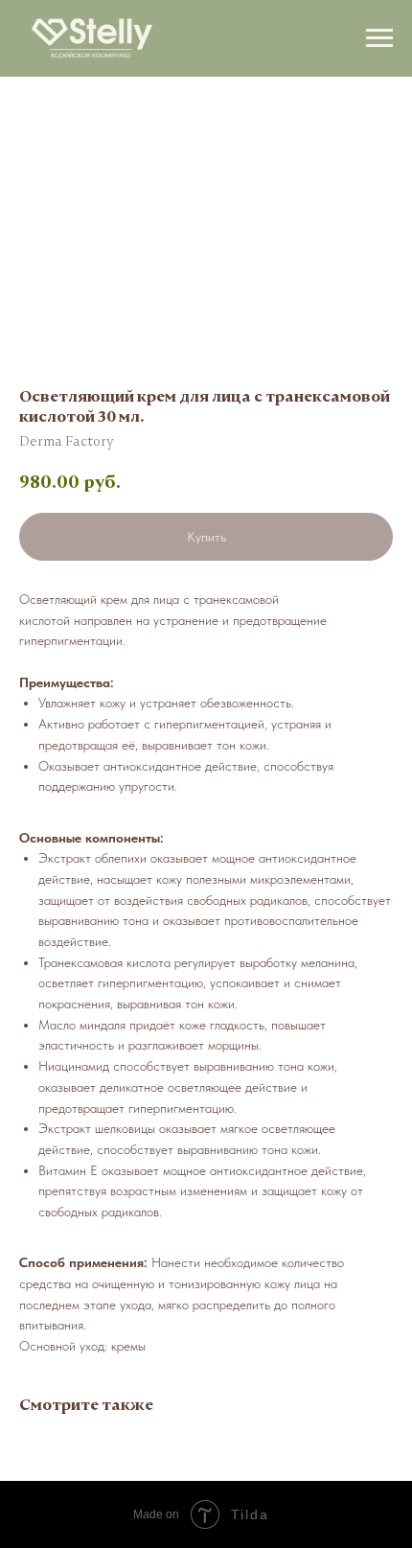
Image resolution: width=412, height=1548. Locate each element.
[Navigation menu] (379, 38)
